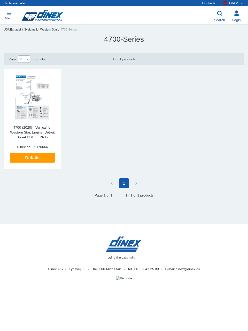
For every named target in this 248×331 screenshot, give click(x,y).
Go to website (14, 3)
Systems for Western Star (40, 29)
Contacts (209, 3)
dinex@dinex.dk (188, 269)
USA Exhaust (12, 29)
